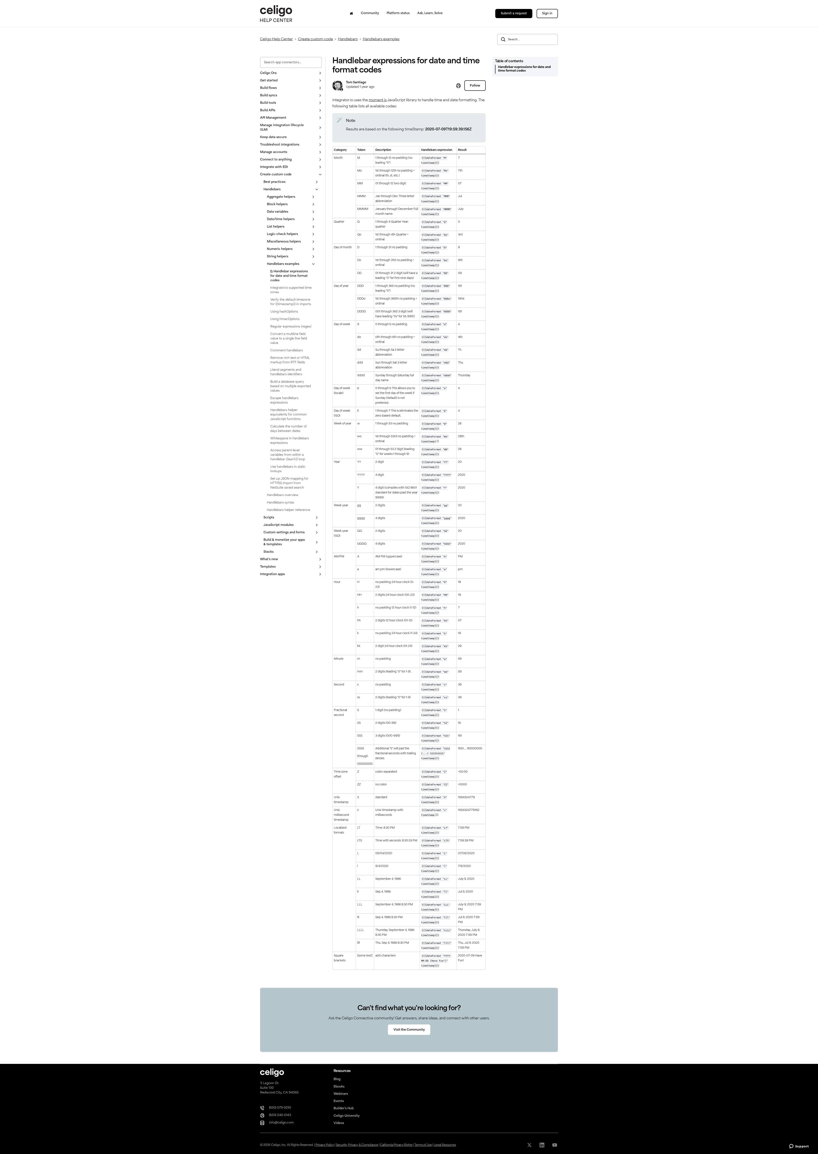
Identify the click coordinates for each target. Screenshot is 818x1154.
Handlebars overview (282, 495)
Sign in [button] (547, 13)
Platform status (398, 13)
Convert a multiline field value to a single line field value (288, 339)
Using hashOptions (284, 311)
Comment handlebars (286, 350)
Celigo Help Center (276, 39)
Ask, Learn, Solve (430, 13)
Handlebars (348, 39)
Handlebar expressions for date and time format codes (289, 276)
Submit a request (514, 13)
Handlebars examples (381, 39)
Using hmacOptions (285, 319)
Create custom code (315, 39)
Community (370, 13)
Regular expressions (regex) (290, 326)
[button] (291, 73)
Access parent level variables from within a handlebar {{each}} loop (287, 455)
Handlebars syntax (280, 502)
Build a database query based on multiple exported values (290, 386)
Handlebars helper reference (288, 510)
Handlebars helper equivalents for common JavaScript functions (288, 415)
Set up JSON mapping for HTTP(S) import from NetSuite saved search (289, 483)
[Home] (351, 13)
